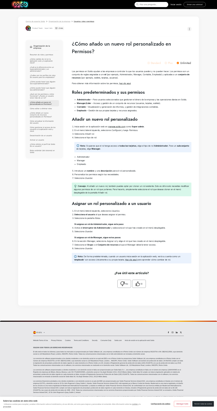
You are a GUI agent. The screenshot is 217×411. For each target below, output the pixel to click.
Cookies (68, 340)
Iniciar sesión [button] (176, 4)
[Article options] (189, 29)
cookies (135, 404)
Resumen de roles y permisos (41, 55)
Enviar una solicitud (194, 4)
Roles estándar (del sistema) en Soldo (42, 151)
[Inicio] (20, 4)
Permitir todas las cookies (203, 404)
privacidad (7, 406)
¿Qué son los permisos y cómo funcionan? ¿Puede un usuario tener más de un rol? (42, 96)
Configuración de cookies (160, 404)
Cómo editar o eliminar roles (41, 109)
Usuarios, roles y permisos (84, 21)
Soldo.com (118, 340)
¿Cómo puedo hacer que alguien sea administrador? (42, 89)
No (126, 284)
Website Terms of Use (40, 340)
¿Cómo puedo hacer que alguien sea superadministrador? (42, 83)
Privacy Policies (56, 340)
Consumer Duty (106, 340)
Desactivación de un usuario (41, 135)
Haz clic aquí (131, 259)
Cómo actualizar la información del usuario (42, 122)
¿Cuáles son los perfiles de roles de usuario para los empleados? (43, 76)
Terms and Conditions (81, 340)
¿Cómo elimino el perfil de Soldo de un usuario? (42, 145)
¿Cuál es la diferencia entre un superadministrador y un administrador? (42, 69)
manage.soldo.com (116, 126)
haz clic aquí (125, 83)
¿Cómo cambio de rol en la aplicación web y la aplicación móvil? (41, 61)
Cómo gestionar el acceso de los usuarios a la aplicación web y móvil (43, 129)
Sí (141, 284)
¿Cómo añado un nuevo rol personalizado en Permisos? (41, 103)
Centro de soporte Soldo (35, 21)
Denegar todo (182, 404)
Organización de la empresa (59, 21)
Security (94, 340)
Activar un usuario (37, 140)
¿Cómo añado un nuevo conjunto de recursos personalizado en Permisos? (41, 115)
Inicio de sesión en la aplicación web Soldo (139, 340)
